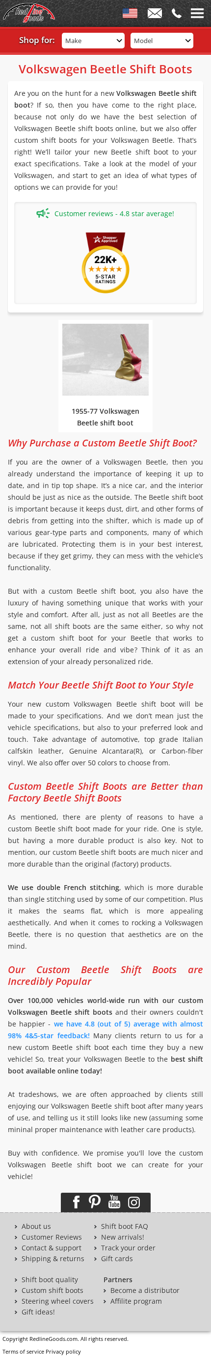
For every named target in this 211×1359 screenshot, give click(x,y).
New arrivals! (122, 1237)
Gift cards (117, 1258)
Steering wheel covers (58, 1301)
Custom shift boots (52, 1290)
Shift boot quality (50, 1279)
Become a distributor (145, 1290)
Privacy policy (63, 1351)
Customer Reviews (52, 1237)
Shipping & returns (53, 1258)
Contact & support (51, 1248)
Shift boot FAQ (124, 1226)
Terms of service (23, 1351)
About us (36, 1226)
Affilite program (136, 1301)
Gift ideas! (38, 1312)
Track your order (128, 1248)
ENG (130, 15)
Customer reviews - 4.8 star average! (114, 213)
